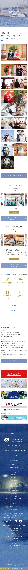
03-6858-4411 (16, 532)
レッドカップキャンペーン (14, 477)
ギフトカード (14, 474)
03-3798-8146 (15, 545)
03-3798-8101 (15, 528)
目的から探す (14, 460)
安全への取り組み (14, 509)
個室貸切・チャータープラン (14, 450)
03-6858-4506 (15, 530)
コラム (14, 483)
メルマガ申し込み (14, 480)
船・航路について (14, 464)
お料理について (14, 467)
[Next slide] (26, 198)
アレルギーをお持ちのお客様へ (14, 498)
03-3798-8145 (15, 538)
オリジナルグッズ (14, 472)
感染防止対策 (14, 493)
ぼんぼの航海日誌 (14, 486)
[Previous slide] (1, 198)
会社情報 (14, 503)
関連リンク (14, 506)
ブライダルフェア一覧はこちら (14, 265)
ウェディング (14, 455)
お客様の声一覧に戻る (14, 175)
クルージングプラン (14, 446)
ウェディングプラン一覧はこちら (14, 218)
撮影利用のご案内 (14, 490)
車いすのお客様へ (14, 496)
